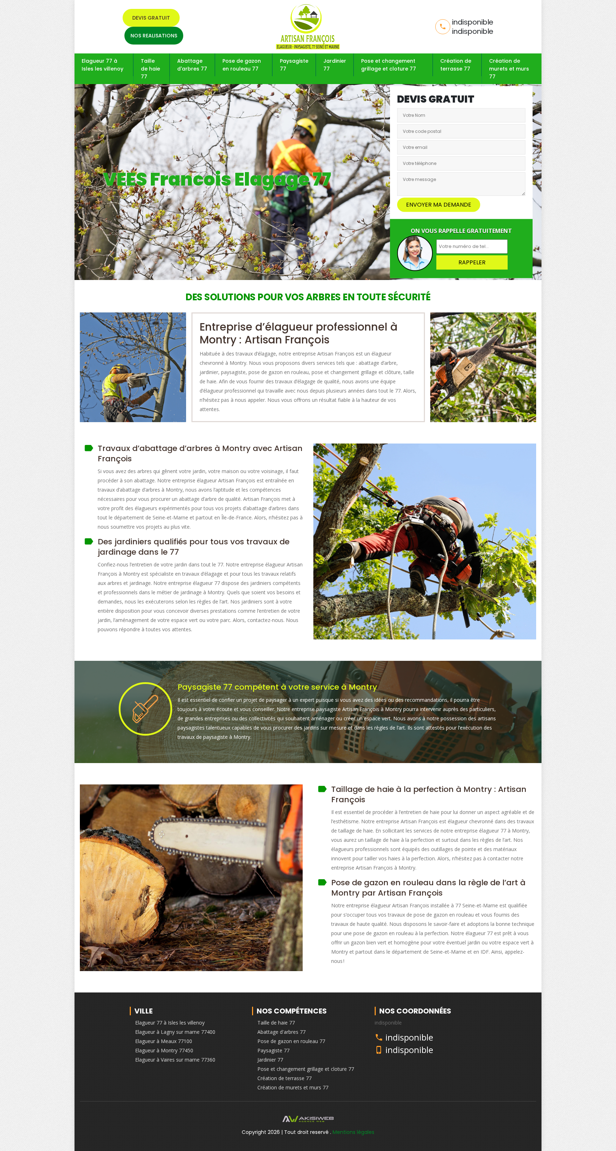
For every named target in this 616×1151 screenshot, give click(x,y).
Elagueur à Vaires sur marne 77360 (175, 1059)
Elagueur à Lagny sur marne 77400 (175, 1031)
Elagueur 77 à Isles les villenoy (102, 64)
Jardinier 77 (334, 64)
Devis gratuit (151, 17)
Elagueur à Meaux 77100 (163, 1041)
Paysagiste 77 (294, 64)
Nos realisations (153, 35)
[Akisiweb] (308, 1120)
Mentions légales (353, 1132)
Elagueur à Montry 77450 (164, 1050)
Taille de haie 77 (150, 68)
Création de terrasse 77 (455, 64)
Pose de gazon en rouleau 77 (241, 64)
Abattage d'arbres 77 (192, 64)
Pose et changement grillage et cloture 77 (388, 64)
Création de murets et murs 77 (509, 68)
